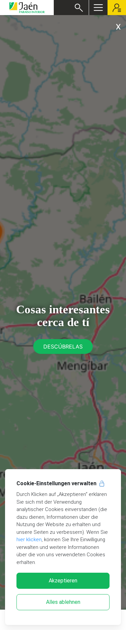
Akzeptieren (63, 580)
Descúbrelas (63, 346)
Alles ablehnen (63, 602)
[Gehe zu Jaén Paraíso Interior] (27, 7)
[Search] (79, 7)
